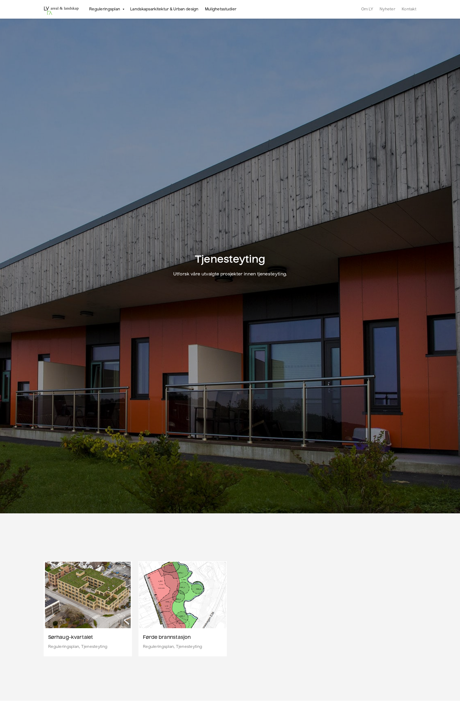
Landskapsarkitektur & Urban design (164, 9)
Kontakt (409, 9)
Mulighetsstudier (220, 9)
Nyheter (387, 9)
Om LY (367, 9)
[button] (105, 9)
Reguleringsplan (63, 647)
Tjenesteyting (94, 647)
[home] (62, 9)
